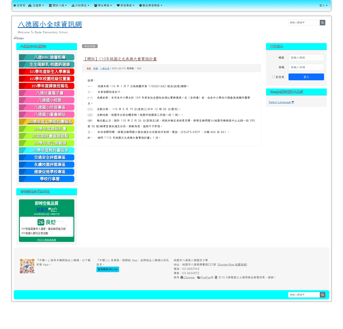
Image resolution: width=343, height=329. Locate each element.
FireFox (205, 277)
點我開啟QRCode (108, 269)
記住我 (279, 76)
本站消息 (90, 46)
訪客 (95, 68)
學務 (89, 68)
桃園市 (42, 209)
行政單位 (80, 5)
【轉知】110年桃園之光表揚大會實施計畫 (120, 59)
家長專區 (126, 5)
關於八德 (58, 5)
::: (168, 5)
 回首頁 (19, 5)
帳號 (281, 57)
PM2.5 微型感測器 (46, 240)
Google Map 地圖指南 (232, 264)
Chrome (189, 277)
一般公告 (105, 68)
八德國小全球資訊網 (50, 24)
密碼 (281, 67)
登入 (322, 5)
